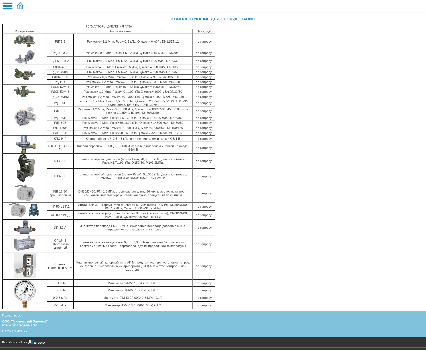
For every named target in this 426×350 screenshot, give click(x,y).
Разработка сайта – (14, 342)
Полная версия (13, 315)
